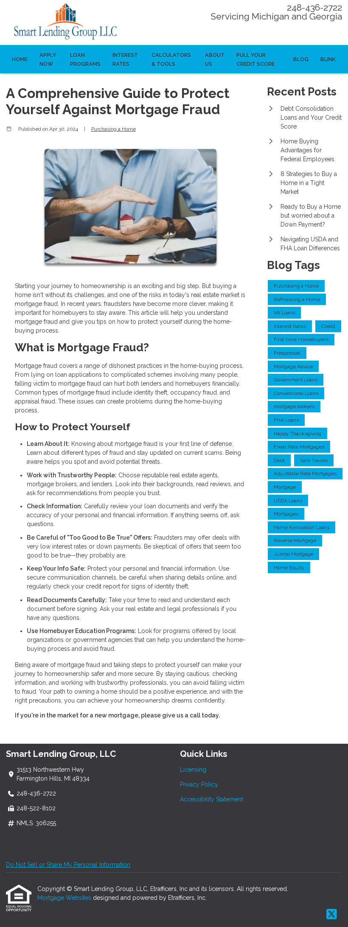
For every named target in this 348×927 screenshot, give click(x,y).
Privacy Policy (199, 784)
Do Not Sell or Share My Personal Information (68, 864)
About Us (215, 59)
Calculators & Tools (171, 59)
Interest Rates (125, 59)
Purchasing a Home (113, 129)
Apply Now (47, 59)
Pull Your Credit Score (255, 59)
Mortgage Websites (65, 897)
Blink (328, 59)
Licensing (193, 769)
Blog (301, 59)
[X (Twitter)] (331, 914)
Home (20, 59)
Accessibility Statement (211, 799)
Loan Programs (85, 59)
